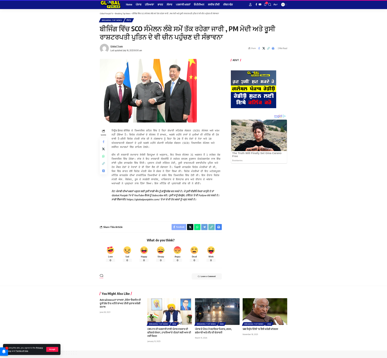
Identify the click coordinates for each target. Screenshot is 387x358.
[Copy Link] (268, 48)
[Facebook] (256, 4)
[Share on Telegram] (204, 227)
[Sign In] (250, 4)
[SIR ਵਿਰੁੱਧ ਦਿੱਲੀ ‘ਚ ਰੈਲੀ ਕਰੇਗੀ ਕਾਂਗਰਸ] (265, 311)
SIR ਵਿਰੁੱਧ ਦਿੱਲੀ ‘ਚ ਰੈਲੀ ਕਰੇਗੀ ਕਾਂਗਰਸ (260, 329)
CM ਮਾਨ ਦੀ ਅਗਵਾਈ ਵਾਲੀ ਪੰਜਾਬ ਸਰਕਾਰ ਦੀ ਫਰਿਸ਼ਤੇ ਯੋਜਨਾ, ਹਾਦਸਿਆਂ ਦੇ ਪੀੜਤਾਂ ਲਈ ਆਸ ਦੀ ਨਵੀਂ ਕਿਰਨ (169, 332)
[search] (269, 4)
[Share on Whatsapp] (103, 156)
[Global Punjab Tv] (110, 4)
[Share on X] (264, 48)
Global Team (116, 46)
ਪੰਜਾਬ (174, 324)
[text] (167, 201)
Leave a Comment (208, 276)
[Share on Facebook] (259, 48)
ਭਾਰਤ (269, 324)
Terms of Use (22, 351)
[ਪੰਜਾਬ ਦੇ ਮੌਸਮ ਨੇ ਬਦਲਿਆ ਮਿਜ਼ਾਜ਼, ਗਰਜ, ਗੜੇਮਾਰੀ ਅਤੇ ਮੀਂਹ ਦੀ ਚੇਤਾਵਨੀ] (217, 311)
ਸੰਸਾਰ (129, 20)
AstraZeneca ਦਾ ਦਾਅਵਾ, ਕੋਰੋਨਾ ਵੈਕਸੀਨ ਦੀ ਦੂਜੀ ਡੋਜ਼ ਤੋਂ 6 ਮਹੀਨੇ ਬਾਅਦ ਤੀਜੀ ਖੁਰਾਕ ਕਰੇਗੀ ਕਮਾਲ (120, 303)
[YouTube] (260, 4)
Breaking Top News (112, 20)
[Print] (273, 48)
